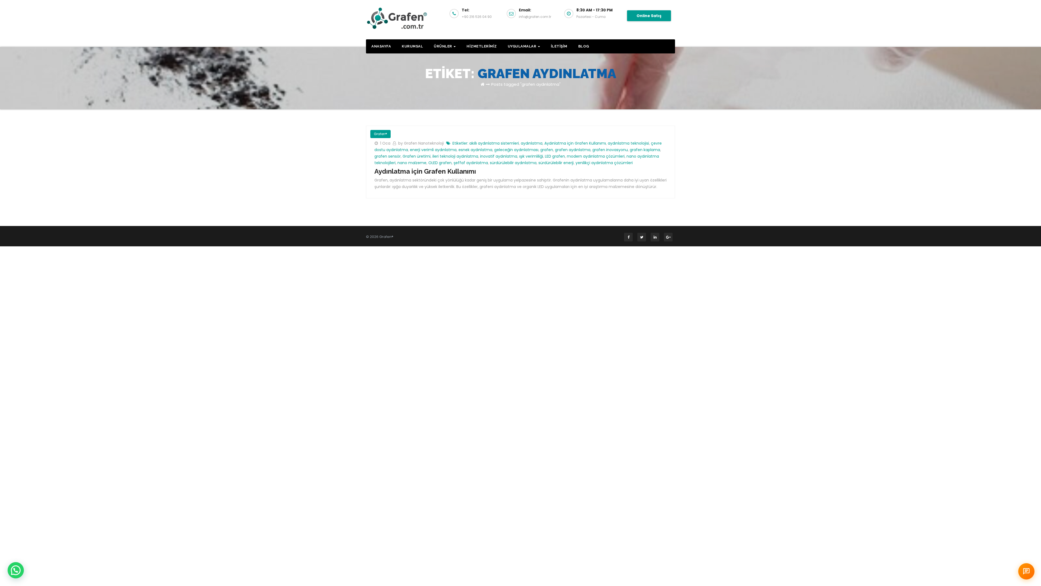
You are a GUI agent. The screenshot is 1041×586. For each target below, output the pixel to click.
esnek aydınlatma (475, 149)
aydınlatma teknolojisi (628, 143)
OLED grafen (440, 162)
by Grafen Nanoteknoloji (421, 143)
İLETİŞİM (559, 46)
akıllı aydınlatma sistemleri (494, 143)
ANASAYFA (381, 46)
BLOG (583, 46)
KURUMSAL (412, 46)
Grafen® (380, 134)
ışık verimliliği (531, 156)
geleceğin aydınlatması (516, 149)
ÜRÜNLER (443, 46)
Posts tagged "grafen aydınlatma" (526, 84)
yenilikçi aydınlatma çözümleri (604, 162)
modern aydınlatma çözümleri (596, 156)
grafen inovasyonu (610, 149)
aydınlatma (531, 143)
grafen (546, 149)
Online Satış (649, 15)
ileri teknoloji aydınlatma (455, 156)
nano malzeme (411, 162)
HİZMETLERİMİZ (482, 46)
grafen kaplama (645, 149)
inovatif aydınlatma (498, 156)
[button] (16, 570)
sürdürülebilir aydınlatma (513, 162)
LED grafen (555, 156)
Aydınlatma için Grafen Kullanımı (575, 143)
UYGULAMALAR (522, 46)
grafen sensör (387, 156)
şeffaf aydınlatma (471, 162)
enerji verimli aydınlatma (433, 149)
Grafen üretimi (416, 156)
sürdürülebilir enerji (556, 162)
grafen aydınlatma (572, 149)
